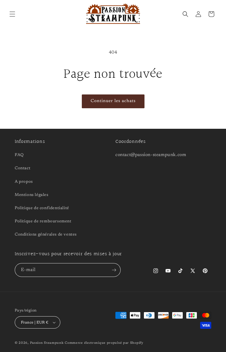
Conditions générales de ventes (46, 235)
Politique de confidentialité (42, 208)
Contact (22, 168)
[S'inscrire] (113, 270)
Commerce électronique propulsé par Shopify (104, 343)
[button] (12, 14)
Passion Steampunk (47, 343)
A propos (24, 182)
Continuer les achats (113, 101)
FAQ (19, 155)
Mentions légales (32, 195)
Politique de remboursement (43, 221)
